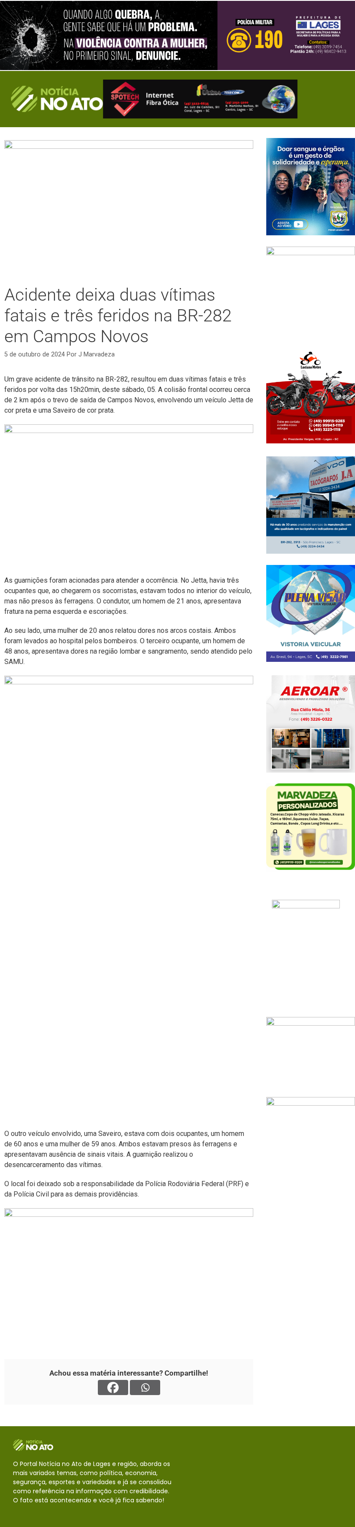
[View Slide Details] (177, 35)
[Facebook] (113, 1387)
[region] (177, 35)
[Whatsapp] (145, 1387)
